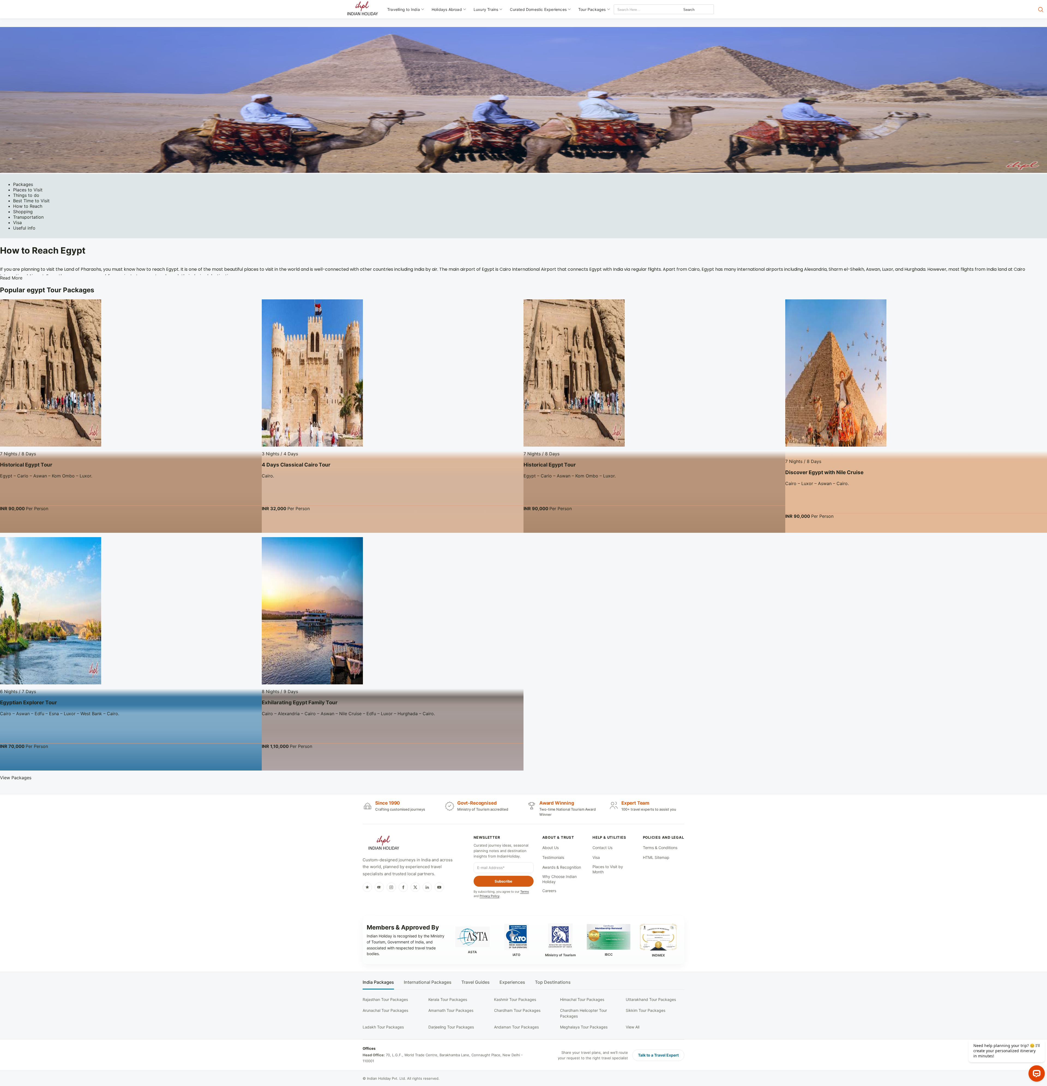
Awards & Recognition (561, 867)
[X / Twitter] (415, 887)
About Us (550, 847)
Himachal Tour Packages (582, 999)
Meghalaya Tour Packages (583, 1027)
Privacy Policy (490, 896)
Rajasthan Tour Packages (385, 999)
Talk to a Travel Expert (658, 1055)
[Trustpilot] (367, 887)
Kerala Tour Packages (447, 999)
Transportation (28, 217)
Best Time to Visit (31, 200)
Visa (17, 222)
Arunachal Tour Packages (385, 1010)
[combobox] (638, 10)
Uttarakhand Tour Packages (651, 999)
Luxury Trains (486, 9)
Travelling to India (403, 9)
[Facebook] (403, 887)
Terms (524, 892)
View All (632, 1027)
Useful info (24, 228)
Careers (549, 890)
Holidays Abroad (447, 9)
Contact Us (602, 847)
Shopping (23, 211)
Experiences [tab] (512, 982)
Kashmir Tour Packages (515, 999)
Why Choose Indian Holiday (559, 879)
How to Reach (27, 206)
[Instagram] (391, 887)
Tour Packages (592, 9)
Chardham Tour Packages (517, 1010)
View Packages (15, 777)
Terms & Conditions (660, 847)
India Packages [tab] (378, 982)
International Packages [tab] (428, 982)
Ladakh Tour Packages (383, 1027)
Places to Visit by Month (607, 869)
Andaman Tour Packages (516, 1027)
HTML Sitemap (656, 857)
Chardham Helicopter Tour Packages (583, 1013)
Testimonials (553, 857)
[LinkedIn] (427, 887)
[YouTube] (439, 887)
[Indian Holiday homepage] (384, 843)
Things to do (26, 195)
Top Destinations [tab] (553, 982)
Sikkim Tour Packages (645, 1010)
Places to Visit (28, 189)
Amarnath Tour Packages (450, 1010)
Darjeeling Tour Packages (451, 1027)
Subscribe (503, 881)
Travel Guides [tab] (475, 982)
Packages (23, 184)
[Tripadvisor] (379, 887)
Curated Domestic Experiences (538, 9)
